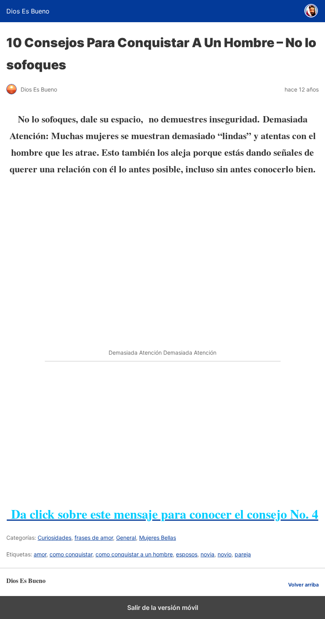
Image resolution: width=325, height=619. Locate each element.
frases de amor (94, 537)
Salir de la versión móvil (162, 607)
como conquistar (71, 554)
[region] (163, 428)
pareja (243, 554)
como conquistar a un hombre (134, 554)
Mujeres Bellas (157, 537)
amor (40, 554)
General (126, 537)
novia (207, 554)
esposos (186, 554)
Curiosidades (54, 537)
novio (224, 554)
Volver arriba (303, 585)
